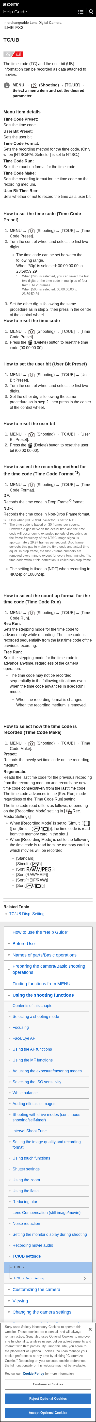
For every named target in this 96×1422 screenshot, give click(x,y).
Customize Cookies (48, 1384)
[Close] (90, 1329)
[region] (48, 1372)
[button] (91, 11)
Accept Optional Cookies (48, 1413)
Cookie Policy (34, 1373)
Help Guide (15, 11)
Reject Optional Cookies (48, 1398)
